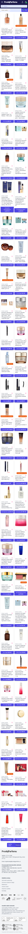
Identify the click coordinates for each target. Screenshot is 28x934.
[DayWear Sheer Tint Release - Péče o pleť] (7, 101)
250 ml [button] (20, 652)
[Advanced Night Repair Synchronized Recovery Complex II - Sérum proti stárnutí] (7, 634)
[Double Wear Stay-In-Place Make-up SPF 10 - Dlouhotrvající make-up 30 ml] (7, 19)
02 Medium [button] (7, 265)
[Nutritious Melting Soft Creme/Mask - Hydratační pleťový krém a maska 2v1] (21, 520)
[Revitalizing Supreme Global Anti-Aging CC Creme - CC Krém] (21, 46)
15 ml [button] (21, 178)
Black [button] (7, 401)
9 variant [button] (21, 429)
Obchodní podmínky (7, 880)
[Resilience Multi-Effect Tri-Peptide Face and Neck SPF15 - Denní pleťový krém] (21, 330)
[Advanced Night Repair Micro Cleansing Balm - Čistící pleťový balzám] (21, 713)
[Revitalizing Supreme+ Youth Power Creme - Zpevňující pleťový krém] (21, 130)
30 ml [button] (21, 64)
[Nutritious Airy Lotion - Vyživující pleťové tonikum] (21, 688)
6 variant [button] (7, 293)
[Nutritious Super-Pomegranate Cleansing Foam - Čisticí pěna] (21, 818)
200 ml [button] (20, 93)
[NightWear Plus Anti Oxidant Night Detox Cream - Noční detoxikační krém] (7, 220)
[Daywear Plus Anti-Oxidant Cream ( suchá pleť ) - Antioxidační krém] (7, 576)
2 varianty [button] (7, 178)
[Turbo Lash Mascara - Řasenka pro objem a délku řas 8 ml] (7, 384)
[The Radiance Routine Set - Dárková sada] (21, 793)
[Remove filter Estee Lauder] (9, 10)
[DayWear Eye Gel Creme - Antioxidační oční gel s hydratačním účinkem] (21, 157)
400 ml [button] (7, 540)
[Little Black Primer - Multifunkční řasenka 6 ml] (21, 384)
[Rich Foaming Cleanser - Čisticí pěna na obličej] (7, 767)
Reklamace (4, 884)
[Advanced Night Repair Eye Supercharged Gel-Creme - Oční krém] (7, 46)
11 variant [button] (21, 37)
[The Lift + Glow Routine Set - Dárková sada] (7, 793)
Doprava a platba (6, 888)
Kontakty (4, 890)
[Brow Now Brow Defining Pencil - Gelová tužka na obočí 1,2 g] (21, 661)
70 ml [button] (21, 731)
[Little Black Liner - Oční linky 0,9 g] (7, 466)
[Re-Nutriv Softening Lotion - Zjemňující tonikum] (21, 634)
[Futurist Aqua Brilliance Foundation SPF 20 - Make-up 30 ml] (7, 410)
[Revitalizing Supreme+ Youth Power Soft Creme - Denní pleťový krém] (21, 357)
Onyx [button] (7, 483)
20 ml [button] (7, 652)
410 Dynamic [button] (7, 511)
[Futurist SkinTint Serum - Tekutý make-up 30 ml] (21, 19)
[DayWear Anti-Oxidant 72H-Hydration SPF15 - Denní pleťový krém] (21, 220)
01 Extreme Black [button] (21, 210)
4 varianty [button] (7, 37)
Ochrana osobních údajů (8, 882)
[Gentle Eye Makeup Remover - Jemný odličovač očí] (21, 549)
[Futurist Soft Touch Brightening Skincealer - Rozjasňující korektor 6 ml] (21, 410)
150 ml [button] (21, 265)
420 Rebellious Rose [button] (21, 593)
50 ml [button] (7, 93)
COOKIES (24, 931)
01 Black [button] (7, 148)
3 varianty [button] (21, 483)
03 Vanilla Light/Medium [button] (7, 209)
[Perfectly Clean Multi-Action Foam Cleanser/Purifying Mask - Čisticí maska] (21, 246)
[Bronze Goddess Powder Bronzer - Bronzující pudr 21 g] (7, 246)
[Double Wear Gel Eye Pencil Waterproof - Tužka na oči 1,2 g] (7, 330)
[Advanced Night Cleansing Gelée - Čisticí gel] (21, 438)
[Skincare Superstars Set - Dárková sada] (21, 767)
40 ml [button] (7, 731)
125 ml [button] (7, 784)
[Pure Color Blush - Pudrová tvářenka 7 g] (21, 576)
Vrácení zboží (5, 886)
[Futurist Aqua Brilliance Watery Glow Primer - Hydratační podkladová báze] (7, 713)
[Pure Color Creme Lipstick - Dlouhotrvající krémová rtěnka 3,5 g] (7, 492)
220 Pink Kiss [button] (21, 758)
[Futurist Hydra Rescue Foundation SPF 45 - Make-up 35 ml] (7, 273)
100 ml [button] (21, 458)
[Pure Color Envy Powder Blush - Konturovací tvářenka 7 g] (21, 740)
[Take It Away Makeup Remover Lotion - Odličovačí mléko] (7, 357)
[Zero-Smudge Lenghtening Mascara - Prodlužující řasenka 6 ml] (7, 130)
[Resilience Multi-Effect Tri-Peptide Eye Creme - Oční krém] (7, 688)
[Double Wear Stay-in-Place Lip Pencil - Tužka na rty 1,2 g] (21, 466)
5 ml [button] (7, 64)
